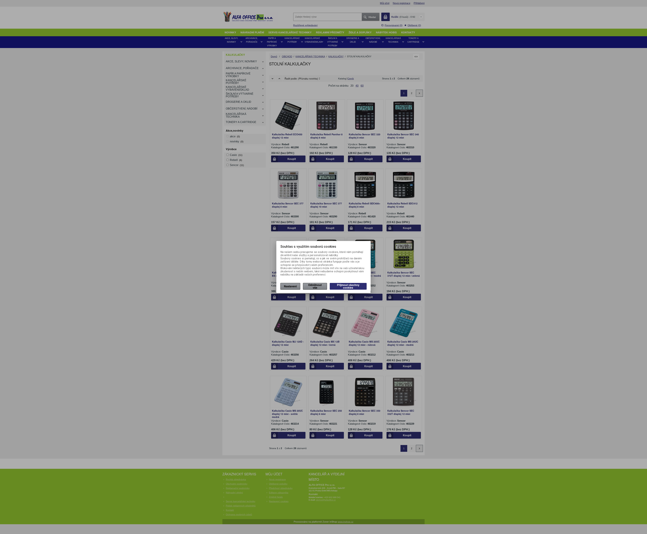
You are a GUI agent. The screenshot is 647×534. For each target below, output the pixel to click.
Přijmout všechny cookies (348, 286)
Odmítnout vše (315, 286)
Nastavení (290, 286)
